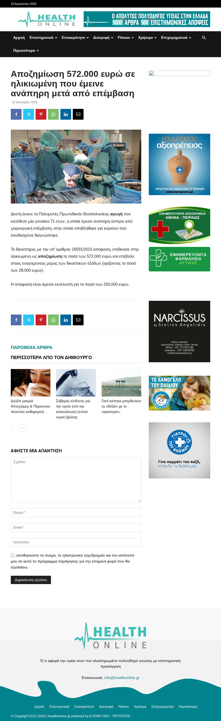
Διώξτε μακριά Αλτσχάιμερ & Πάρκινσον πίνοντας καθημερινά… (30, 406)
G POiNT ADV (99, 716)
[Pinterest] (41, 114)
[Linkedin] (65, 114)
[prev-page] (14, 428)
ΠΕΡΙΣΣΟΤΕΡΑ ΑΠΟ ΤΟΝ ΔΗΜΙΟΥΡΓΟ (51, 357)
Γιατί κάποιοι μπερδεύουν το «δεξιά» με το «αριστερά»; (121, 406)
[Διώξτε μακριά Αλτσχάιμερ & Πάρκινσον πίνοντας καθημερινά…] (30, 382)
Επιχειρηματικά (174, 38)
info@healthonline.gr (122, 677)
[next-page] (22, 428)
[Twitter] (28, 114)
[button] (203, 37)
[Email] (78, 114)
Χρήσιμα (145, 38)
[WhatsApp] (53, 114)
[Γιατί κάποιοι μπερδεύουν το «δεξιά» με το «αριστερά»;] (121, 382)
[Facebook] (16, 114)
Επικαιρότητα (73, 38)
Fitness (124, 38)
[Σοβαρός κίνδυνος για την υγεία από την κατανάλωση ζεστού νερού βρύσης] (76, 382)
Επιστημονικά (41, 38)
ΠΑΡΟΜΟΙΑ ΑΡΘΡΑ (31, 347)
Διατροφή (101, 38)
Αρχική (19, 38)
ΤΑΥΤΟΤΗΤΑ (121, 716)
